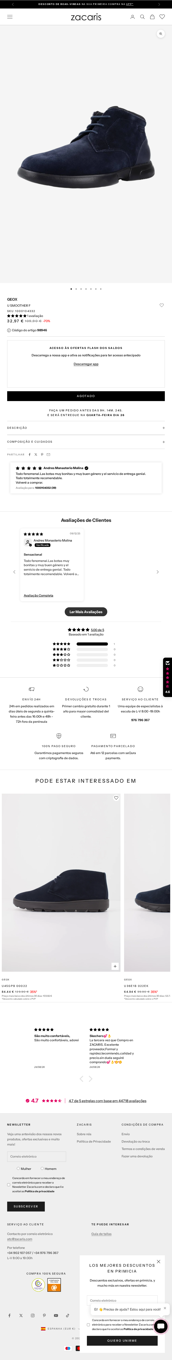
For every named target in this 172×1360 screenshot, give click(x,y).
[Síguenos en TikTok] (67, 1315)
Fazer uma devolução (137, 1156)
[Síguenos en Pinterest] (44, 1315)
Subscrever (26, 1206)
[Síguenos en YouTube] (56, 1315)
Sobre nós (84, 1134)
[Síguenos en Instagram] (32, 1315)
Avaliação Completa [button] (38, 595)
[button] (17, 316)
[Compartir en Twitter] (36, 454)
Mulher (26, 1169)
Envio (126, 1134)
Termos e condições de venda (143, 1149)
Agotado (86, 396)
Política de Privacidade (94, 1141)
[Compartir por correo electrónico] (48, 454)
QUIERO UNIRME (122, 1340)
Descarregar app (86, 364)
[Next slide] (157, 572)
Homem (50, 1169)
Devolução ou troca (136, 1141)
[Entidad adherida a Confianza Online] (46, 1285)
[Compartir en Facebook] (29, 454)
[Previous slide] (14, 572)
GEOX (12, 299)
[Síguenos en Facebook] (9, 1315)
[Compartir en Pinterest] (42, 454)
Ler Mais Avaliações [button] (86, 612)
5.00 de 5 (97, 630)
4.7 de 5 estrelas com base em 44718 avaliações (107, 1101)
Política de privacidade (138, 1329)
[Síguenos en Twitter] (21, 1315)
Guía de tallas (101, 1234)
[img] (33, 534)
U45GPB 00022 (14, 986)
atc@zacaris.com (19, 1239)
